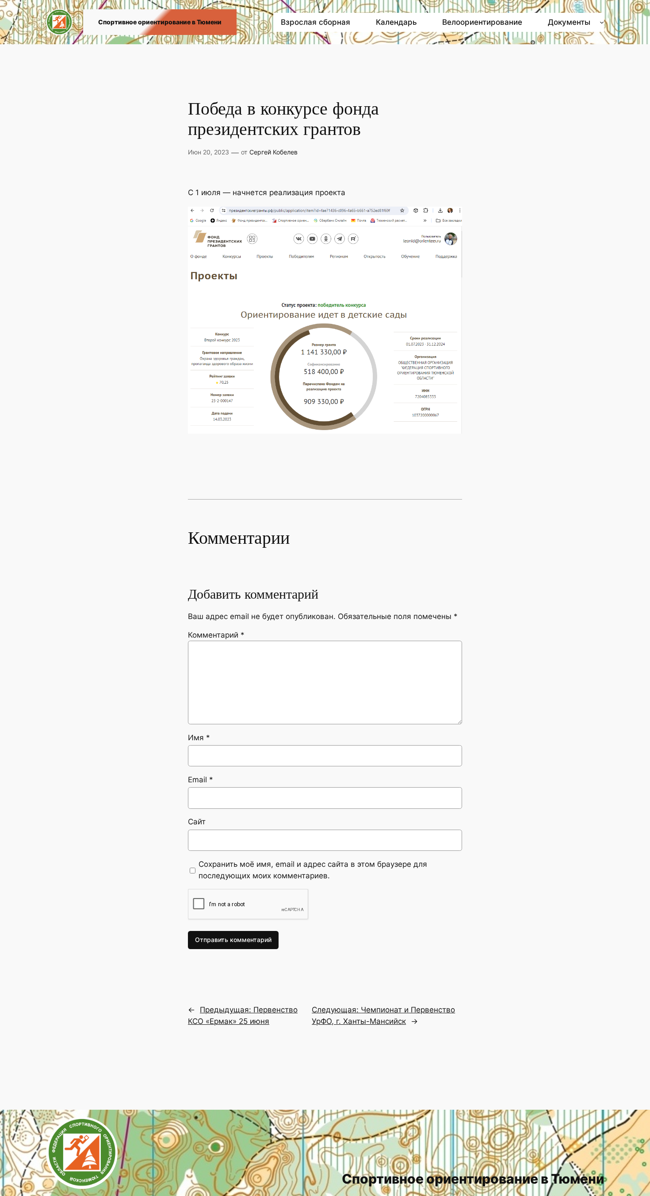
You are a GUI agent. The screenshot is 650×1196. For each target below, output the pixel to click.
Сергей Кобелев (273, 152)
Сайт (197, 821)
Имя (199, 737)
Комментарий (216, 635)
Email (200, 779)
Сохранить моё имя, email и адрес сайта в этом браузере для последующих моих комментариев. (313, 870)
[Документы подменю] (602, 22)
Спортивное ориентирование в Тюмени (160, 22)
